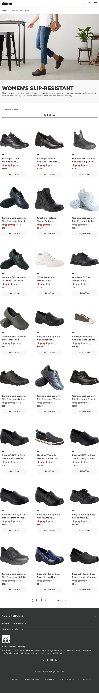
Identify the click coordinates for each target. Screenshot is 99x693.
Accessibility (49, 679)
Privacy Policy (14, 679)
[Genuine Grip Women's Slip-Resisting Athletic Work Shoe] (14, 555)
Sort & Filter (49, 115)
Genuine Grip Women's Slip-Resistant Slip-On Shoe (14, 280)
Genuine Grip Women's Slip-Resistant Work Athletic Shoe (49, 399)
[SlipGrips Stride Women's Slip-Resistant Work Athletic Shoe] (49, 259)
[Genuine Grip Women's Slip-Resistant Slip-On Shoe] (14, 259)
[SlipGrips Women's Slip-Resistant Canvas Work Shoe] (84, 318)
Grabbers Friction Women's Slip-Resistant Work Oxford (84, 280)
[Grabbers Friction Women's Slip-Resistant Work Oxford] (84, 259)
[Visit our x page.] (43, 661)
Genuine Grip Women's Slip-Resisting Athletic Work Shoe (14, 577)
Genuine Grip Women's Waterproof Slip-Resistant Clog (14, 340)
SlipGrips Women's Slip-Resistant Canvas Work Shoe (83, 340)
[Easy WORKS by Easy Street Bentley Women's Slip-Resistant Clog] (49, 318)
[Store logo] (7, 3)
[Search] (85, 4)
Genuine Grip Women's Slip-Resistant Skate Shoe (84, 221)
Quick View (14, 174)
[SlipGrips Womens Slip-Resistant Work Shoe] (49, 140)
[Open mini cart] (90, 4)
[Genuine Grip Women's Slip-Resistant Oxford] (14, 199)
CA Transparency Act (67, 679)
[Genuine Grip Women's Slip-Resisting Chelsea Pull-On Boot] (84, 140)
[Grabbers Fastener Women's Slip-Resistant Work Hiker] (49, 199)
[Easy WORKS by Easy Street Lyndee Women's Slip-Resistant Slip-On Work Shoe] (49, 496)
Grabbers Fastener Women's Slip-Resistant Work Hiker (48, 221)
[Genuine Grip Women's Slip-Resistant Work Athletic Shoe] (49, 377)
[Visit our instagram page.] (51, 661)
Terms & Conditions (31, 679)
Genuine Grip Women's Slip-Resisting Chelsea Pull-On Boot (84, 162)
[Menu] (95, 3)
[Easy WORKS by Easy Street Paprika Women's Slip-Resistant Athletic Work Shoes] (84, 496)
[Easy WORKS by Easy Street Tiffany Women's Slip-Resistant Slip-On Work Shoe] (84, 437)
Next (59, 600)
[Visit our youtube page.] (55, 661)
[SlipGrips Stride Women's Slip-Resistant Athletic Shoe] (14, 140)
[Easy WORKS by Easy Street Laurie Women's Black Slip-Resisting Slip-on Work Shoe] (84, 555)
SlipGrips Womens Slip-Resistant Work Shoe (47, 162)
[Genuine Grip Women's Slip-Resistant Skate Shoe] (84, 199)
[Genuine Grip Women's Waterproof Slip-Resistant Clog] (14, 318)
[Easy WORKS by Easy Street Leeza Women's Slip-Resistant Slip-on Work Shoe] (14, 437)
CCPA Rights (85, 679)
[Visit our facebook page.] (47, 661)
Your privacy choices (12, 629)
